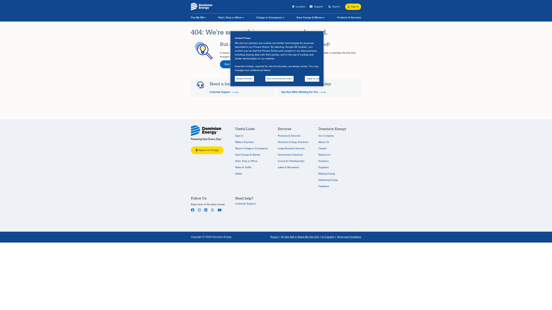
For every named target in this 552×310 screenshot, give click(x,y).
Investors (323, 161)
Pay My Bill (197, 17)
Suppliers (323, 167)
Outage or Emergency (269, 17)
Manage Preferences (244, 79)
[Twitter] (212, 210)
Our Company (326, 135)
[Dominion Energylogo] (201, 6)
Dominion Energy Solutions (293, 142)
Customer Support (220, 92)
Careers (322, 148)
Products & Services (349, 17)
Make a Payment (244, 142)
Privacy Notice (261, 47)
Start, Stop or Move (230, 17)
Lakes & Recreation (288, 167)
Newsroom (324, 154)
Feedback (323, 186)
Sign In (239, 135)
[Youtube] (220, 210)
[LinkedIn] (205, 210)
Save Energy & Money (309, 17)
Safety (238, 173)
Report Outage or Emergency (251, 148)
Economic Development (291, 161)
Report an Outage (209, 150)
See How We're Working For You (300, 92)
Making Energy (326, 173)
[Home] (206, 133)
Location (300, 6)
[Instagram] (199, 210)
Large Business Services (291, 148)
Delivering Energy (328, 180)
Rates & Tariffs (243, 167)
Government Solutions (290, 154)
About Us (323, 142)
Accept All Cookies (314, 79)
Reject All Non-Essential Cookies (279, 79)
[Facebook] (192, 210)
